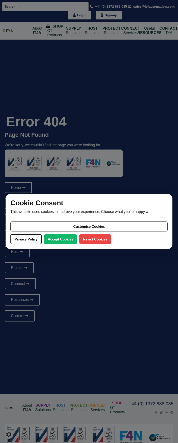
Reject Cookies (95, 239)
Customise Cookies (89, 226)
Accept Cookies (60, 239)
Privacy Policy (26, 239)
